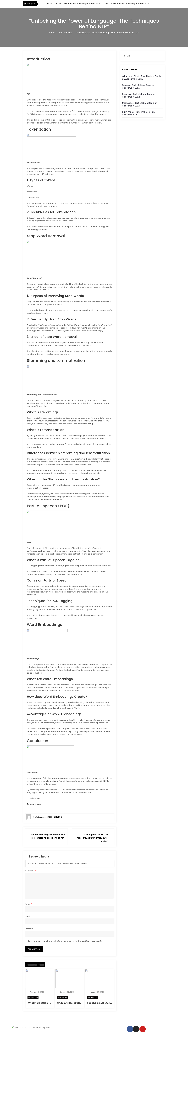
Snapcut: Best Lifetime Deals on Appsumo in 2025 (126, 3)
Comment (30, 871)
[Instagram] (136, 1029)
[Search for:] (142, 55)
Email (28, 916)
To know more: (34, 804)
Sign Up (16, 1101)
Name (28, 904)
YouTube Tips (33, 998)
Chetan (58, 817)
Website (29, 929)
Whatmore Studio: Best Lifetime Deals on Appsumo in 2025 (73, 3)
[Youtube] (142, 1029)
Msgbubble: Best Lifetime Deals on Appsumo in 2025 (139, 104)
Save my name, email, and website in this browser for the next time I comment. (65, 941)
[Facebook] (130, 1029)
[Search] (160, 55)
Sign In (23, 1101)
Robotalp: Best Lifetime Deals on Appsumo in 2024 (138, 95)
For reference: (33, 798)
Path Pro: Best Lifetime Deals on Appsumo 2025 (138, 113)
